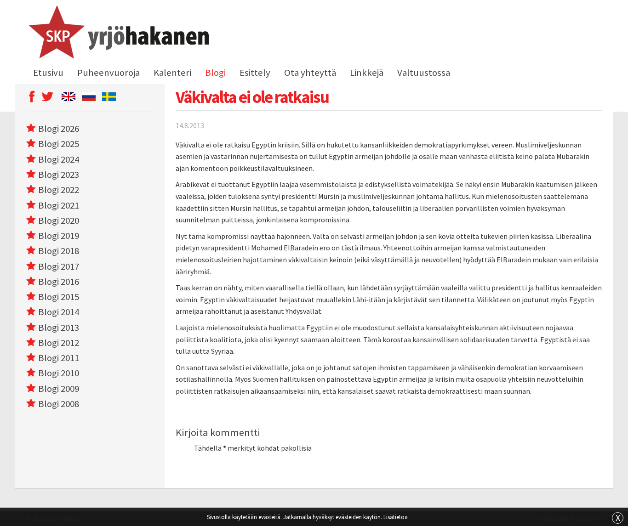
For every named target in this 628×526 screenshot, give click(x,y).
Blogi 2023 (58, 175)
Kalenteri (172, 73)
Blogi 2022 (58, 190)
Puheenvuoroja (108, 73)
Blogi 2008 (58, 404)
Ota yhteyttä (310, 73)
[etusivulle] (117, 33)
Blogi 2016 (58, 282)
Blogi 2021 (58, 205)
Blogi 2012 (58, 343)
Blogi (215, 73)
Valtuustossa (423, 73)
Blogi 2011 (58, 358)
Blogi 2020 (58, 220)
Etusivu (48, 73)
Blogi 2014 (58, 312)
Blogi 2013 (58, 328)
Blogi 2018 (58, 251)
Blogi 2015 (58, 297)
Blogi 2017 (58, 266)
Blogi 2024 (58, 159)
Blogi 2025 (58, 144)
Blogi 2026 (58, 129)
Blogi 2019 (58, 236)
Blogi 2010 (58, 373)
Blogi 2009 (58, 389)
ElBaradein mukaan (527, 259)
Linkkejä (366, 73)
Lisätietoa (395, 516)
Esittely (255, 73)
